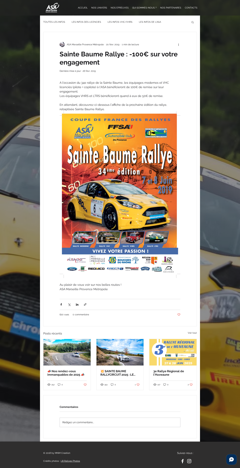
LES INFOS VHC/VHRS (120, 22)
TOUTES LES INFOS (54, 22)
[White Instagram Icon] (189, 461)
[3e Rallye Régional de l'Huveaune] (173, 352)
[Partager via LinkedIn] (77, 304)
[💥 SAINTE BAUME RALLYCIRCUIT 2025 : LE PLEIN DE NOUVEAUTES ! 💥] (120, 352)
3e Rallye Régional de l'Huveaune (168, 372)
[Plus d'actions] (178, 44)
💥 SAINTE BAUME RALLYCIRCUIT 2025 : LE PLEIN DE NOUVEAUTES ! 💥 (118, 372)
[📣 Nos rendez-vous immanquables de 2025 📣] (67, 352)
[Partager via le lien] (85, 304)
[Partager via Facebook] (61, 304)
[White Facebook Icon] (182, 461)
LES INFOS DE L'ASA (150, 22)
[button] (192, 22)
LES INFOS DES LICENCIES (86, 22)
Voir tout (192, 333)
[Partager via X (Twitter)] (69, 304)
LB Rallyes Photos (70, 461)
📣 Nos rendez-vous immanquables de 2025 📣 (66, 372)
